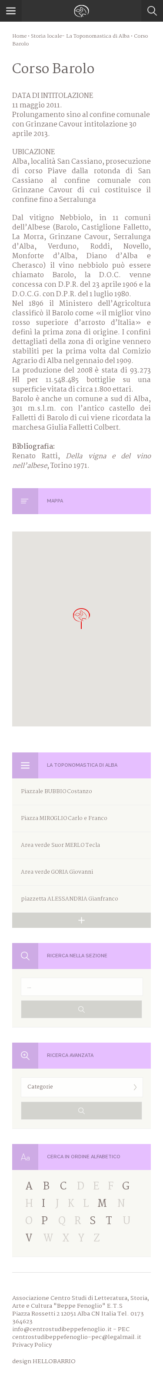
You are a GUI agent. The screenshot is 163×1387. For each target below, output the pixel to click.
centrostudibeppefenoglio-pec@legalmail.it (76, 1337)
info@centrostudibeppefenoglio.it (62, 1329)
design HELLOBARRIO (44, 1361)
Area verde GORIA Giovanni (57, 872)
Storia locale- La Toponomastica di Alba (80, 36)
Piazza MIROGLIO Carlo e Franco (64, 818)
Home (19, 36)
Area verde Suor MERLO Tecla (60, 845)
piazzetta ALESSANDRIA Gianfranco (69, 899)
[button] (81, 618)
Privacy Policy (32, 1345)
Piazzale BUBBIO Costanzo (56, 791)
